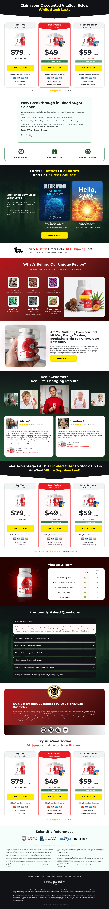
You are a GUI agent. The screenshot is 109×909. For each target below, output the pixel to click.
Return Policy (51, 876)
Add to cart (20, 68)
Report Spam (77, 876)
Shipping (59, 876)
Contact (30, 876)
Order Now (54, 235)
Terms (37, 876)
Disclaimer (68, 876)
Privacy (43, 876)
